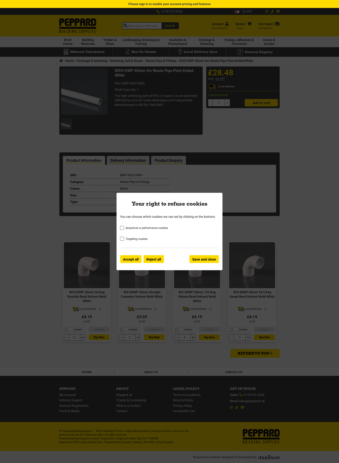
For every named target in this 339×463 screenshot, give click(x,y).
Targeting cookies (137, 239)
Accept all (131, 259)
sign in (143, 4)
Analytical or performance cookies (147, 227)
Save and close (204, 259)
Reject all (153, 259)
